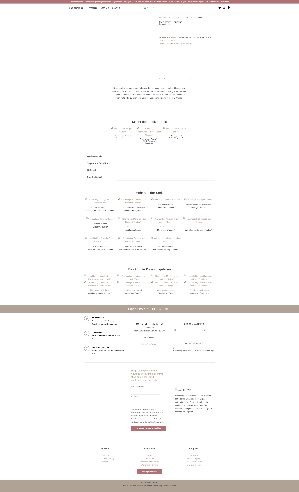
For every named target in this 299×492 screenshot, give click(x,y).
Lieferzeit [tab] (92, 170)
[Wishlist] (220, 8)
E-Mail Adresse (138, 386)
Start (161, 18)
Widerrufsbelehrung (149, 465)
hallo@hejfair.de (149, 344)
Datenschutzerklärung (149, 462)
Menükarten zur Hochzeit (174, 18)
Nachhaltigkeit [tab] (94, 177)
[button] (84, 8)
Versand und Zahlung (105, 458)
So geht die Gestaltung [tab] (98, 163)
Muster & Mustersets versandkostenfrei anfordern (176, 79)
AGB (149, 455)
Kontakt (105, 462)
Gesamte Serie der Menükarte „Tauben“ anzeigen (175, 44)
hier (162, 422)
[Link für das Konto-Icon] (224, 8)
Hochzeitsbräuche (194, 462)
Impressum (149, 458)
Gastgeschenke (194, 465)
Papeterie (194, 455)
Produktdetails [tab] (94, 156)
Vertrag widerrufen (149, 472)
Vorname (135, 396)
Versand (174, 37)
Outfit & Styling (193, 458)
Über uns (105, 455)
